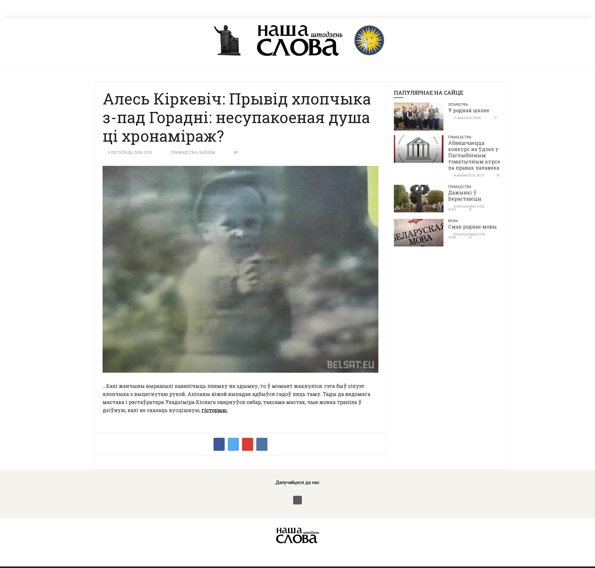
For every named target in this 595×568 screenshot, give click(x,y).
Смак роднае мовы (472, 226)
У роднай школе (468, 110)
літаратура (458, 104)
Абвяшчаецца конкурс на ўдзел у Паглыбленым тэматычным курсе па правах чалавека (474, 155)
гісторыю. (214, 410)
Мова (453, 220)
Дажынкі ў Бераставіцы (465, 195)
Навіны (207, 152)
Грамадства (184, 152)
